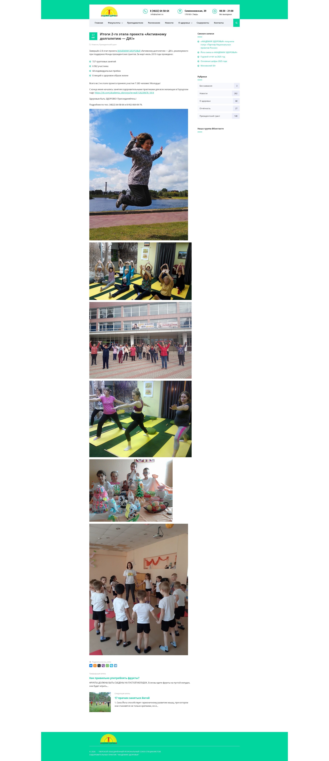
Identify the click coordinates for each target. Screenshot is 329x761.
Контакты (219, 22)
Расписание (154, 22)
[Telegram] (115, 665)
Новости (169, 22)
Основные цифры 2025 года (214, 61)
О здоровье (184, 22)
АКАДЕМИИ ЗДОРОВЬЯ (128, 50)
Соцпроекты (203, 22)
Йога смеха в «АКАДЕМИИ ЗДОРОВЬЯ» (219, 52)
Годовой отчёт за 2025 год (213, 56)
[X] (99, 665)
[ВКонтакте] (90, 665)
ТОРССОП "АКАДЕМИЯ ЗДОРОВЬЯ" (109, 11)
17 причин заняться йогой (132, 698)
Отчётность (205, 108)
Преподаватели (135, 22)
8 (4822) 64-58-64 (159, 10)
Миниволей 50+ (208, 65)
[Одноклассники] (95, 665)
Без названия (206, 85)
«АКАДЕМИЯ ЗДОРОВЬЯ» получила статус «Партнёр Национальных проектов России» (217, 44)
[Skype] (111, 665)
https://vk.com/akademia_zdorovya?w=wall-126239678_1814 (124, 92)
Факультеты (114, 22)
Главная (99, 22)
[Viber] (103, 665)
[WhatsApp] (107, 665)
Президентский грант (108, 44)
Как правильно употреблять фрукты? (114, 678)
